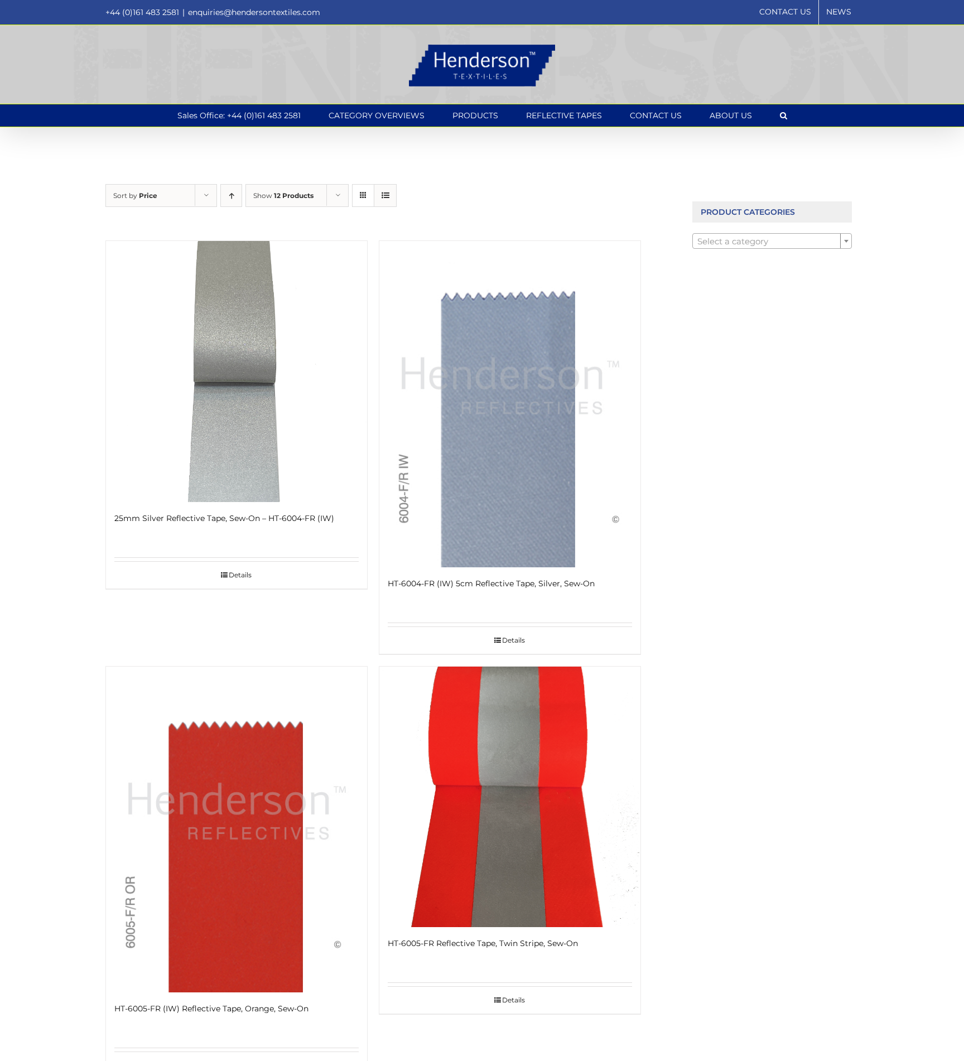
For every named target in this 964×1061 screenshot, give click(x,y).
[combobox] (772, 241)
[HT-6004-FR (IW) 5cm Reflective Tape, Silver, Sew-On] (509, 404)
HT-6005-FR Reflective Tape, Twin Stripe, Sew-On (483, 943)
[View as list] (385, 195)
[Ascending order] (231, 195)
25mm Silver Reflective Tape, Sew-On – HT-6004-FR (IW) (224, 518)
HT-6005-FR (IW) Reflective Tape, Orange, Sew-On (211, 1009)
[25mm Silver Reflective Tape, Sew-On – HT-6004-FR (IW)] (236, 371)
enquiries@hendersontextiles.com (254, 12)
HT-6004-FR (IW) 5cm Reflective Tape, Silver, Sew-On (491, 583)
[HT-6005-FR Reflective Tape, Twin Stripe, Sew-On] (509, 797)
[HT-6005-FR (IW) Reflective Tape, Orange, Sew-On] (236, 830)
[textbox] (772, 241)
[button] (783, 115)
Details (240, 575)
